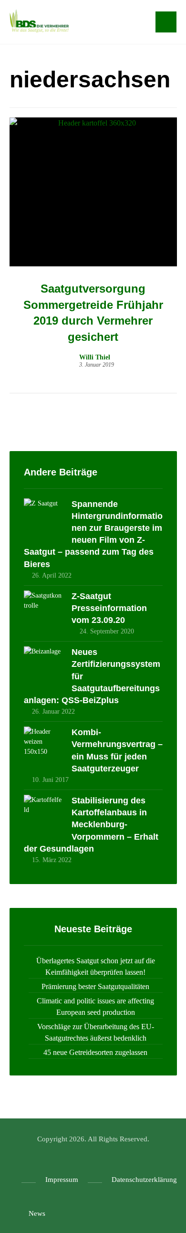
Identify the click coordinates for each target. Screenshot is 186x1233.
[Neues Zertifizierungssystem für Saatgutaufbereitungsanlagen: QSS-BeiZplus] (43, 665)
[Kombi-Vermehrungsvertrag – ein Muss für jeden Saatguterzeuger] (43, 746)
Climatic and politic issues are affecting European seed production (95, 1006)
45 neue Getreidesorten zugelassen (95, 1052)
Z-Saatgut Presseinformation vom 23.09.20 (109, 608)
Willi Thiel (94, 357)
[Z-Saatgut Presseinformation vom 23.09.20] (43, 609)
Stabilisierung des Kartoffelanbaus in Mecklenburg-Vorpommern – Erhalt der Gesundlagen (91, 825)
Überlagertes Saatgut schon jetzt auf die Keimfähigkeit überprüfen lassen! (95, 966)
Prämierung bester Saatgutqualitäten (95, 986)
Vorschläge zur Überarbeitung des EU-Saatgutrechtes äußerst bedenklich (95, 1032)
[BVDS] (39, 21)
